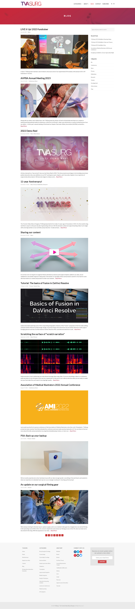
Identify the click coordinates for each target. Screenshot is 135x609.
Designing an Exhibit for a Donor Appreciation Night (102, 52)
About (23, 554)
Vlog (38, 286)
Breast (57, 557)
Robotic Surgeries (43, 575)
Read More (24, 126)
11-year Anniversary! (31, 181)
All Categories (42, 591)
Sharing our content (31, 232)
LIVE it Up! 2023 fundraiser (34, 29)
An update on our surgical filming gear (40, 484)
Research (45, 184)
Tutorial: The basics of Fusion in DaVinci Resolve (45, 283)
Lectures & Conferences (44, 585)
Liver (57, 574)
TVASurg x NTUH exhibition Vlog (98, 45)
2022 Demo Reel (29, 130)
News (29, 32)
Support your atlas (26, 560)
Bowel (57, 554)
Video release (37, 133)
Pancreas (58, 579)
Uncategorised (94, 83)
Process (35, 184)
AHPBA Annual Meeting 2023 (36, 78)
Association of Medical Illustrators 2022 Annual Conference (50, 385)
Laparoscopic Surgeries (44, 572)
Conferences (31, 81)
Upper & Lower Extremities (62, 582)
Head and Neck (42, 560)
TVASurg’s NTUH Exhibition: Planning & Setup (101, 39)
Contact (24, 563)
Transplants (42, 569)
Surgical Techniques (43, 578)
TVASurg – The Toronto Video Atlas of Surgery (65, 605)
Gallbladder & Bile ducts (61, 567)
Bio (91, 62)
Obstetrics (41, 566)
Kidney (58, 571)
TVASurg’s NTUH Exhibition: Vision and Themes (101, 42)
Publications (40, 184)
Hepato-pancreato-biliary (45, 563)
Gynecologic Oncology (44, 557)
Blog (23, 566)
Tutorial (35, 286)
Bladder (58, 551)
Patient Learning (42, 588)
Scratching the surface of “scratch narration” (43, 334)
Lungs (57, 576)
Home (23, 551)
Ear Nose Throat (60, 560)
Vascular (58, 585)
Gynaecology (42, 554)
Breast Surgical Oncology (44, 551)
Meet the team (25, 557)
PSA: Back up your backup (34, 435)
